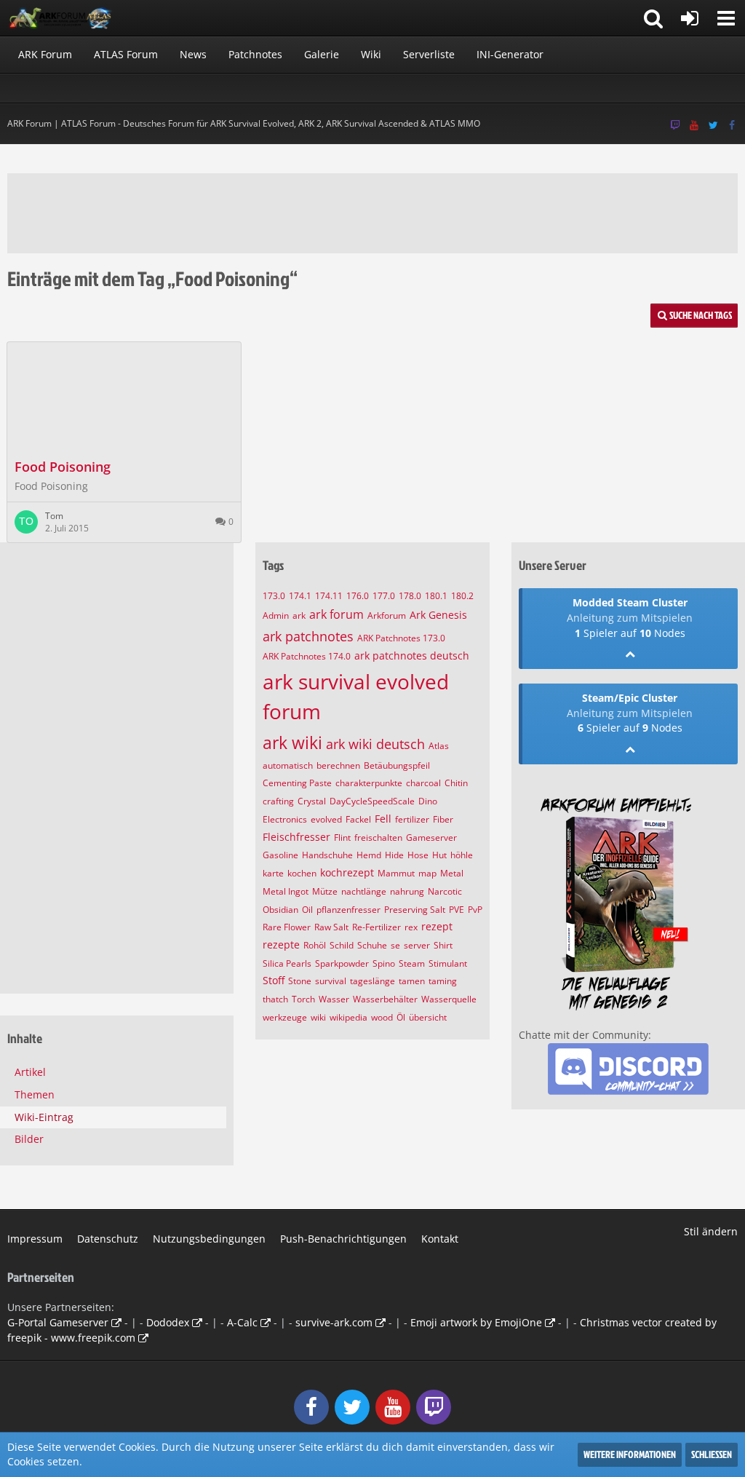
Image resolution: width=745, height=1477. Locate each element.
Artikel (30, 1072)
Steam (412, 963)
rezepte (281, 944)
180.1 (436, 596)
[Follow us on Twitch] (675, 125)
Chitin (456, 783)
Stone (299, 981)
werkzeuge (285, 1017)
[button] (726, 18)
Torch (303, 999)
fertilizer (412, 819)
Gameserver (431, 837)
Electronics (285, 819)
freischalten (378, 837)
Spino (383, 963)
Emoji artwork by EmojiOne (476, 1322)
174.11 (329, 596)
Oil (307, 909)
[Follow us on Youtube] (694, 125)
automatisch (288, 765)
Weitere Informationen (629, 1454)
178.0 (410, 596)
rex (411, 927)
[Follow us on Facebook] (732, 125)
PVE (456, 909)
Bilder (29, 1139)
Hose (418, 855)
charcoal (423, 783)
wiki (318, 1017)
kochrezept (347, 872)
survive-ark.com (333, 1322)
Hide (394, 855)
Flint (342, 837)
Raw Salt (331, 927)
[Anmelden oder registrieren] (689, 18)
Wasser (334, 999)
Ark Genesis (438, 615)
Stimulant (448, 963)
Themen (35, 1094)
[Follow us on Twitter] (713, 125)
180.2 (462, 596)
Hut (439, 855)
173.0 (274, 596)
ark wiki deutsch (375, 744)
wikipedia (348, 1017)
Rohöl (314, 945)
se (395, 945)
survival (330, 981)
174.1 (300, 596)
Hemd (368, 855)
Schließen (711, 1454)
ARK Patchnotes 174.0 (307, 656)
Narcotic (445, 891)
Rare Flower (287, 927)
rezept (437, 926)
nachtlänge (363, 891)
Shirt (443, 945)
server (417, 945)
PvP (475, 909)
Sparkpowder (342, 963)
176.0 (357, 596)
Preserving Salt (414, 909)
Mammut (396, 873)
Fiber (443, 819)
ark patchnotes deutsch (411, 655)
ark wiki (292, 742)
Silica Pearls (287, 963)
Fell (383, 818)
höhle (461, 855)
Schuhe (372, 945)
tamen (412, 981)
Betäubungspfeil (397, 765)
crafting (278, 801)
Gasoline (280, 855)
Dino (427, 801)
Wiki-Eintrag (44, 1117)
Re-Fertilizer (376, 927)
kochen (301, 873)
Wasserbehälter (385, 999)
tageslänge (372, 981)
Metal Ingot (285, 891)
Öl (401, 1017)
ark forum (336, 614)
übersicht (428, 1017)
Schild (342, 945)
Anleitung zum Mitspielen (630, 618)
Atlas (439, 746)
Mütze (325, 891)
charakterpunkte (368, 783)
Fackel (358, 819)
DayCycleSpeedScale (372, 801)
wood (382, 1017)
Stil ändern (711, 1231)
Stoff (273, 980)
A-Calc (242, 1322)
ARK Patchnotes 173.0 (401, 638)
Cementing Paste (297, 783)
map (427, 873)
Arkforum (386, 615)
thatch (275, 999)
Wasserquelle (449, 999)
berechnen (338, 765)
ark (299, 615)
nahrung (407, 891)
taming (443, 981)
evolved (326, 819)
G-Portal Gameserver (57, 1322)
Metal (451, 873)
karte (273, 873)
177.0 (383, 596)
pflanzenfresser (348, 909)
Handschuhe (327, 855)
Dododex (167, 1322)
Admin (276, 615)
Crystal (312, 801)
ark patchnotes (308, 636)
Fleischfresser (296, 837)
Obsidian (280, 909)
